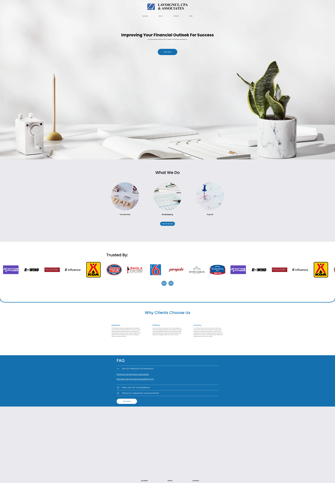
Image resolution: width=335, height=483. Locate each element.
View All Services (167, 224)
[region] (167, 270)
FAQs (191, 16)
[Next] (171, 283)
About (161, 16)
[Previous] (164, 283)
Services (145, 16)
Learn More (167, 52)
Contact (176, 16)
